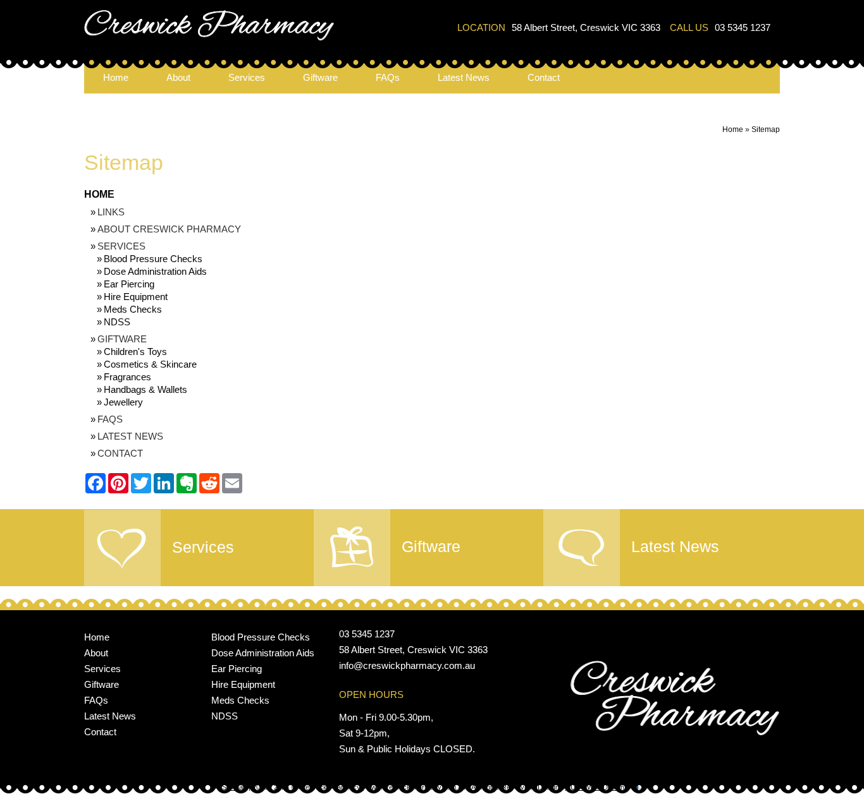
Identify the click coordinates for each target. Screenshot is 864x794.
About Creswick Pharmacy (169, 229)
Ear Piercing (129, 284)
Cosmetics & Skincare (150, 364)
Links (111, 212)
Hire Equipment (136, 296)
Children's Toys (135, 351)
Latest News (464, 77)
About (178, 77)
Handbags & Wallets (145, 389)
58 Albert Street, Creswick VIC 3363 (586, 27)
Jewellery (123, 402)
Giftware (320, 77)
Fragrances (127, 376)
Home (115, 77)
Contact (544, 77)
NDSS (117, 321)
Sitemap (765, 129)
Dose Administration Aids (155, 271)
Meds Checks (133, 309)
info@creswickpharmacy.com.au (407, 665)
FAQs (388, 77)
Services (246, 77)
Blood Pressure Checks (153, 258)
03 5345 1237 (742, 27)
